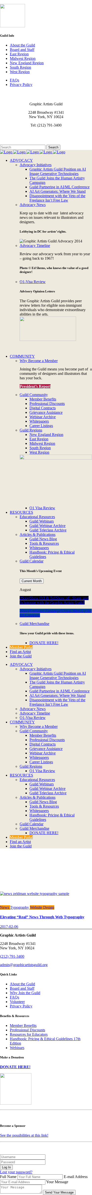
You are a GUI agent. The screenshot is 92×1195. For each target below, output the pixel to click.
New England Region (27, 63)
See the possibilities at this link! (24, 1135)
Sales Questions (12, 142)
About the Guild (22, 45)
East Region (19, 54)
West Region (20, 72)
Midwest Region (23, 58)
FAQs (14, 80)
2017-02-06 (9, 926)
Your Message (57, 1182)
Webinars (17, 1048)
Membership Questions (18, 138)
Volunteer (17, 1002)
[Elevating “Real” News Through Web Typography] (34, 894)
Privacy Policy (21, 84)
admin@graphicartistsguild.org (24, 965)
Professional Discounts (27, 1030)
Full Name (8, 1177)
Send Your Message (59, 1192)
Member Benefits (23, 1025)
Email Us (7, 133)
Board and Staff (22, 50)
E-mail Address (76, 1177)
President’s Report (35, 386)
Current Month (32, 581)
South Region (20, 67)
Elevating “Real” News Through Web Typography (42, 917)
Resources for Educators (29, 1034)
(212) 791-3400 (12, 956)
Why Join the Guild (25, 993)
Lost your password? (16, 1172)
